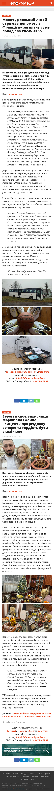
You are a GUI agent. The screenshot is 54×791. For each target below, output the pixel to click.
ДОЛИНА (48, 774)
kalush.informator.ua (16, 789)
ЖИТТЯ (15, 774)
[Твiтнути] (31, 400)
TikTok (31, 371)
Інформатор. (15, 94)
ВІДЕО (33, 779)
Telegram (22, 371)
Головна (6, 774)
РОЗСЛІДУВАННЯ (12, 776)
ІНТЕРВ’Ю (24, 779)
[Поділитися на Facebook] (17, 400)
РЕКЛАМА (25, 776)
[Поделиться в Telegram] (24, 759)
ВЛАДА (24, 774)
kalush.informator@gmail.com (30, 378)
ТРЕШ (39, 774)
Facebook (11, 371)
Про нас (35, 776)
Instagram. (43, 371)
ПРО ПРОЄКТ (46, 776)
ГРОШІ (32, 774)
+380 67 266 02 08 (39, 381)
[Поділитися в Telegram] (24, 400)
